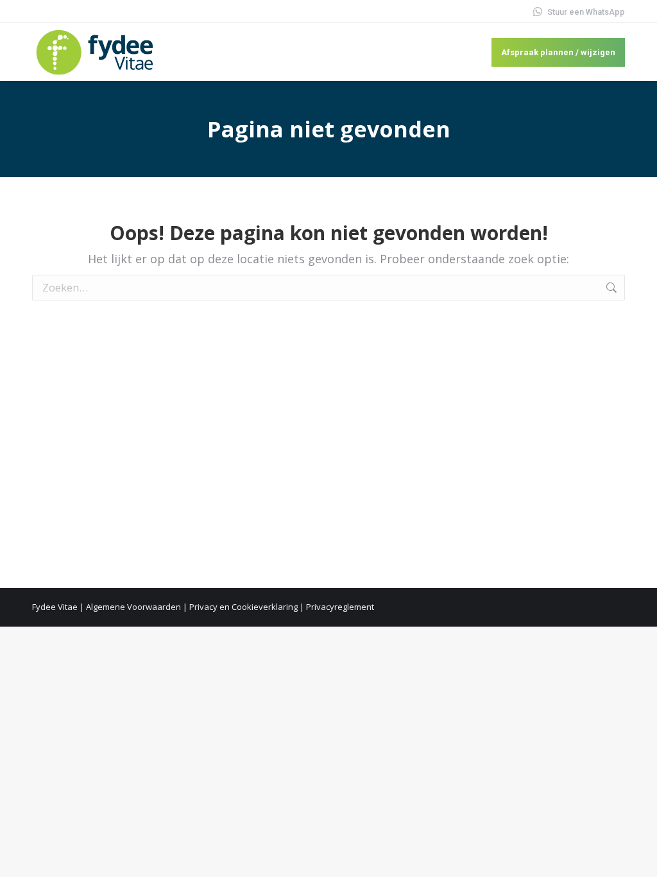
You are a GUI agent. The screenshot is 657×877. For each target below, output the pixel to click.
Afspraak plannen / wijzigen (558, 52)
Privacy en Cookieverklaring (243, 606)
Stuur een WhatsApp (586, 12)
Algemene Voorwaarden (133, 606)
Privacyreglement (340, 606)
